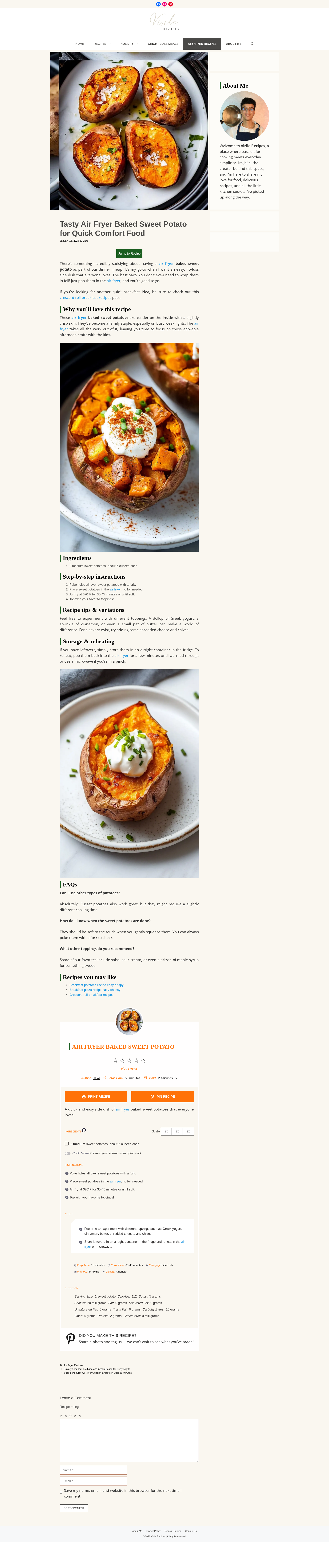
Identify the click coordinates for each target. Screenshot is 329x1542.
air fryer (166, 263)
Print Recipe (98, 1096)
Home (79, 43)
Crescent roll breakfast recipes (91, 995)
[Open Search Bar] (252, 44)
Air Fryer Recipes (202, 43)
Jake (96, 1078)
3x (188, 1131)
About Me (233, 43)
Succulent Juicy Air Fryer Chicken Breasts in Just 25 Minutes (98, 1372)
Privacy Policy (153, 1531)
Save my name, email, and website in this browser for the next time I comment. (122, 1493)
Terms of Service (172, 1531)
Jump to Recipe (129, 253)
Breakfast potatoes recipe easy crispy (96, 985)
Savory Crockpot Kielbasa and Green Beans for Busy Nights (97, 1369)
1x (166, 1131)
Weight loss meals (163, 43)
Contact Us (191, 1531)
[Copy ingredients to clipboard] (84, 1130)
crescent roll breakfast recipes (85, 297)
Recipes (100, 43)
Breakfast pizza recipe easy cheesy (95, 990)
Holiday (127, 43)
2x (177, 1131)
